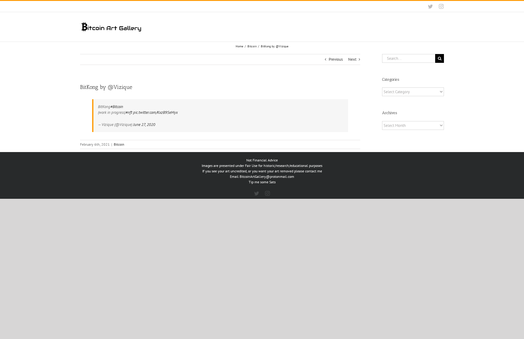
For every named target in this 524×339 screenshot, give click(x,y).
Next (352, 59)
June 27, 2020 (144, 124)
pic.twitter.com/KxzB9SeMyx (155, 112)
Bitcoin (119, 144)
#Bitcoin (116, 106)
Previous (336, 59)
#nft (129, 112)
